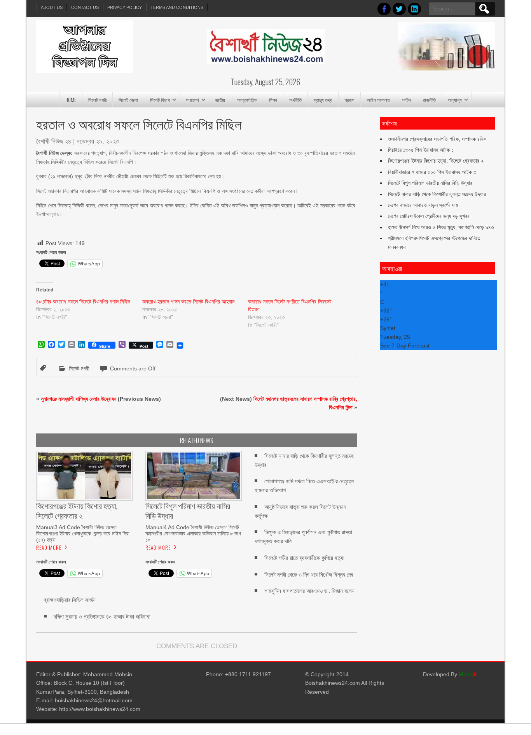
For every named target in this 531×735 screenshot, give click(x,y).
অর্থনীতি (295, 99)
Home (70, 99)
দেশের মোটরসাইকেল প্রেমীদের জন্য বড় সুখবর (429, 216)
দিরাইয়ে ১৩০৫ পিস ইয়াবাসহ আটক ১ (421, 150)
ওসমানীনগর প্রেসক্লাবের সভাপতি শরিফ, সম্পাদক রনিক (437, 139)
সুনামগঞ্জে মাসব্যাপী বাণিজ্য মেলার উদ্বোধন (78, 399)
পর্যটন (406, 99)
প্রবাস (349, 99)
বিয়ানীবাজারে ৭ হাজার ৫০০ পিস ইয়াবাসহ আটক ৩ (432, 172)
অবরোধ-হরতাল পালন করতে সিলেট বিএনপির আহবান (188, 301)
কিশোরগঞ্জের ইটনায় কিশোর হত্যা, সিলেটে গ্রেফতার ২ (436, 161)
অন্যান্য (455, 99)
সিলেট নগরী (97, 99)
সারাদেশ (192, 99)
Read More (48, 547)
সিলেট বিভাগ (160, 99)
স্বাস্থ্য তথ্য (323, 99)
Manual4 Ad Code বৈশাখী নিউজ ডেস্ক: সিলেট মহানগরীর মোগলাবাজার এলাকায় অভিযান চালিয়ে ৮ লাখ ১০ (193, 533)
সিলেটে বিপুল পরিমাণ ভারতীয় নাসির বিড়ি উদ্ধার (430, 183)
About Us (52, 7)
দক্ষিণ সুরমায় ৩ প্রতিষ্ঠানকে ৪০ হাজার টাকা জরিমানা (102, 616)
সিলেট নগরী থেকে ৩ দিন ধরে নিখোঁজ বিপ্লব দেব (308, 574)
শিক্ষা (273, 99)
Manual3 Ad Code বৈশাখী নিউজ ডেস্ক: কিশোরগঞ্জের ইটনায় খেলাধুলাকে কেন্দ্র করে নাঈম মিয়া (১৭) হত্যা (82, 533)
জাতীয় (220, 99)
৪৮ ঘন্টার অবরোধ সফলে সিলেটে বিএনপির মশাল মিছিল (83, 301)
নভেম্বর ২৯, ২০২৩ (98, 141)
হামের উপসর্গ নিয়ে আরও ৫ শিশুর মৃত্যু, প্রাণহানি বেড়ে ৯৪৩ (441, 227)
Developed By (450, 674)
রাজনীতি (429, 99)
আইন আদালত (378, 99)
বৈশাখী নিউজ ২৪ (53, 141)
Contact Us (85, 7)
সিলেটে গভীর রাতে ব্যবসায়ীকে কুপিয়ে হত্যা (304, 557)
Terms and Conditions (176, 7)
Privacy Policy (124, 7)
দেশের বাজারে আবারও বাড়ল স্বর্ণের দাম (423, 205)
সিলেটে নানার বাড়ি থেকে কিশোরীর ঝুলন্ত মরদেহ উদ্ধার (437, 194)
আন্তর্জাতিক (247, 99)
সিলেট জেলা (128, 99)
